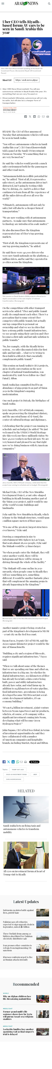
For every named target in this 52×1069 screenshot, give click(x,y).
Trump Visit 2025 (18, 769)
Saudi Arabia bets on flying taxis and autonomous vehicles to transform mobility (21, 829)
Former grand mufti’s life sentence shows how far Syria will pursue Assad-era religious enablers (18, 1015)
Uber (35, 774)
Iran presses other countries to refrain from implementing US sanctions (17, 948)
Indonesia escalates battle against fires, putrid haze (18, 911)
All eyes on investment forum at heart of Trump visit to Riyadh (24, 873)
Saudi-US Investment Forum (16, 774)
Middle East (7, 1009)
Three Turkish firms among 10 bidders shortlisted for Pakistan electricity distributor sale (17, 936)
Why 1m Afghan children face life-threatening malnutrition (17, 997)
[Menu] (3, 3)
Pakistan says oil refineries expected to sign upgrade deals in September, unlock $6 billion (18, 924)
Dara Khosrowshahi (13, 779)
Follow (35, 762)
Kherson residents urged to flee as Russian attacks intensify (17, 958)
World (6, 993)
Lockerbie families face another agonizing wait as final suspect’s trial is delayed (18, 1031)
